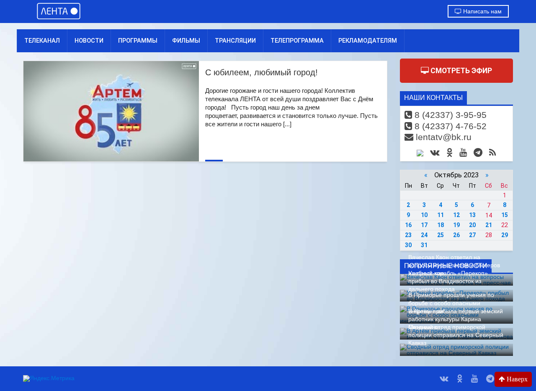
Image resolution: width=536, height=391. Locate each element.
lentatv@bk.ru (442, 137)
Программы (137, 40)
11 (440, 215)
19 (456, 225)
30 (408, 245)
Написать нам (481, 11)
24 (424, 235)
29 (504, 235)
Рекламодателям (367, 40)
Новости (89, 40)
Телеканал (42, 40)
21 (488, 225)
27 (472, 235)
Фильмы (186, 40)
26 (456, 235)
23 (408, 235)
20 (472, 225)
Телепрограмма (297, 40)
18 (440, 225)
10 (424, 215)
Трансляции (235, 40)
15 (504, 215)
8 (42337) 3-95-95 (449, 115)
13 (472, 215)
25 (440, 235)
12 (456, 215)
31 (424, 245)
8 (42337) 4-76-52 (449, 126)
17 (424, 225)
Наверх (516, 379)
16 (408, 225)
